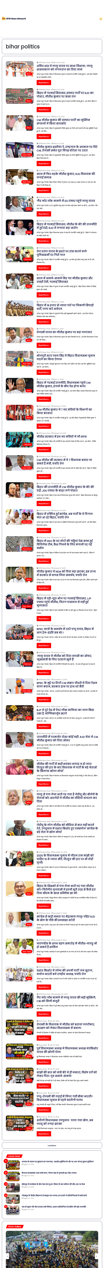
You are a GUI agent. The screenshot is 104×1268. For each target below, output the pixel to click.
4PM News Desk (44, 329)
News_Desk (43, 1021)
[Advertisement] (62, 19)
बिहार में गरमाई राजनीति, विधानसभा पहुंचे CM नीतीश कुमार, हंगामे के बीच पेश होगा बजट (64, 384)
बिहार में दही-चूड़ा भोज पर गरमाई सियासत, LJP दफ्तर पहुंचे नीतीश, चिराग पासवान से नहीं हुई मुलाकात (64, 602)
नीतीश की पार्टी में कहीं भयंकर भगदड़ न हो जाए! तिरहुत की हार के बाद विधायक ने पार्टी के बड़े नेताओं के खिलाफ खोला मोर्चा (67, 767)
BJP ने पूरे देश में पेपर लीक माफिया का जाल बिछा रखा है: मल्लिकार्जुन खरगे (65, 711)
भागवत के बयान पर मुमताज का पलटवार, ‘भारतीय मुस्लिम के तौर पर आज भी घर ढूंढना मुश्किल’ (58, 1161)
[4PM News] (14, 18)
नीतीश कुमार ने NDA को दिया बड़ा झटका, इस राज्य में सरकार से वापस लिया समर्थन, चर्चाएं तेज (66, 573)
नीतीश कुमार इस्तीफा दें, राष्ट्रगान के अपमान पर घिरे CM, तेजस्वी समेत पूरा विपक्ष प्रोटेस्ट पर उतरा (67, 148)
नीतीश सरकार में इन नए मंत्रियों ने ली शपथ (62, 436)
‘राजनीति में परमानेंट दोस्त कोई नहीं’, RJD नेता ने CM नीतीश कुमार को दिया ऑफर (67, 738)
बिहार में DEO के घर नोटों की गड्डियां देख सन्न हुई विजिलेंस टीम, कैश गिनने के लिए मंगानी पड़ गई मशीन (65, 544)
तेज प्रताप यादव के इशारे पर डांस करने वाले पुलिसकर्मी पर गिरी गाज (62, 253)
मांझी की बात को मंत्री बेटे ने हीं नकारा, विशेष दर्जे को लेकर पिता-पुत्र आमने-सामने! (67, 1074)
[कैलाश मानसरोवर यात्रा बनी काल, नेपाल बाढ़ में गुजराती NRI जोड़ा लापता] (13, 1176)
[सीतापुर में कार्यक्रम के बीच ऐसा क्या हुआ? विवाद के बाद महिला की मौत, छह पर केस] (13, 1187)
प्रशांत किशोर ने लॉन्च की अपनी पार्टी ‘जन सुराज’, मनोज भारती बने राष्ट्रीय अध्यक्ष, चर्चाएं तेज (65, 972)
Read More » (44, 82)
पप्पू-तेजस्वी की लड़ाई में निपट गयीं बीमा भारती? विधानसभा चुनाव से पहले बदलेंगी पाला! (65, 1098)
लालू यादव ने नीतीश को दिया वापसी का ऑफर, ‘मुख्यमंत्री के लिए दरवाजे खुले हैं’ (64, 657)
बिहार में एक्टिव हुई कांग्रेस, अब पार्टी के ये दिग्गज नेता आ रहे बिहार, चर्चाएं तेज (65, 515)
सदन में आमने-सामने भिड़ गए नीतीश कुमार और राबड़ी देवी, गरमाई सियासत (65, 280)
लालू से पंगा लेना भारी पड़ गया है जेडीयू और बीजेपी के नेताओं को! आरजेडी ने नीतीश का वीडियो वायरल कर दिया (67, 798)
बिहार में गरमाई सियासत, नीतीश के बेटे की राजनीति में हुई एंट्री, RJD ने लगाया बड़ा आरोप (67, 226)
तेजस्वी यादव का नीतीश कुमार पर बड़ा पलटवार (64, 332)
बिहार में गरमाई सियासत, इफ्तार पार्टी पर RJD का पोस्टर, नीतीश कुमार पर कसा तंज (65, 94)
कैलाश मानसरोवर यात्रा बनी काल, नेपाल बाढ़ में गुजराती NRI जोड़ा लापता (49, 1173)
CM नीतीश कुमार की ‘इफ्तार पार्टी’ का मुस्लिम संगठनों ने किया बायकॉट (63, 121)
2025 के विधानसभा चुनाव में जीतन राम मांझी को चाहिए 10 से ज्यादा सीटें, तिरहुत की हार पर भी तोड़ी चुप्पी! (65, 859)
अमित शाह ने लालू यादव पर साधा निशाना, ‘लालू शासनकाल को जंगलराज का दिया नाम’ (65, 67)
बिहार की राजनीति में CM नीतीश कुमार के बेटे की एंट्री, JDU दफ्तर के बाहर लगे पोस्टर (65, 488)
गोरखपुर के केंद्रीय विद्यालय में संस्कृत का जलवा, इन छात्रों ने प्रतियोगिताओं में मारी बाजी (54, 1195)
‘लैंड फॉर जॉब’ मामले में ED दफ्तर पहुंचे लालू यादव (66, 201)
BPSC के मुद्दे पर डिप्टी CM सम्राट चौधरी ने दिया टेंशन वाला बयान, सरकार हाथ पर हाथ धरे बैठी (67, 684)
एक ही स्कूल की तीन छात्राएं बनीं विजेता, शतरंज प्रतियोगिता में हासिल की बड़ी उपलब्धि (54, 1207)
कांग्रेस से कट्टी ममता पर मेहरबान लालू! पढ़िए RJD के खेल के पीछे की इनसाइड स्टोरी (66, 918)
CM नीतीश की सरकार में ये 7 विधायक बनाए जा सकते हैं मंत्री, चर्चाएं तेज (64, 461)
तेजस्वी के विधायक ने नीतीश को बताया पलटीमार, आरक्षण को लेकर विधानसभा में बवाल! (66, 1026)
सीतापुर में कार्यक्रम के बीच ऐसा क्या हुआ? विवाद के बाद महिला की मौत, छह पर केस (53, 1184)
